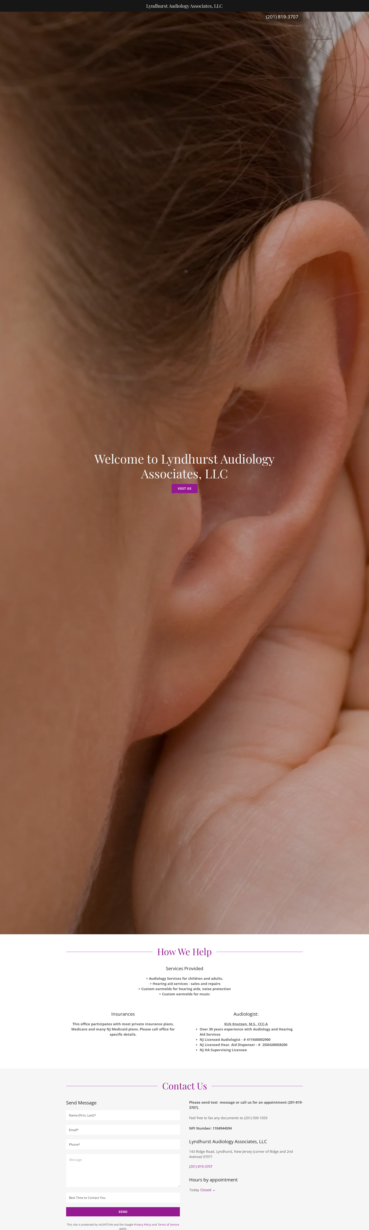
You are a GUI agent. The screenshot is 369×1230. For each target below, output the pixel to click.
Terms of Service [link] (168, 1224)
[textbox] (123, 1115)
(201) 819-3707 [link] (282, 16)
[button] (213, 1190)
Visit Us (184, 488)
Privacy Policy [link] (142, 1224)
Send (123, 1212)
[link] (184, 6)
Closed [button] (205, 1190)
